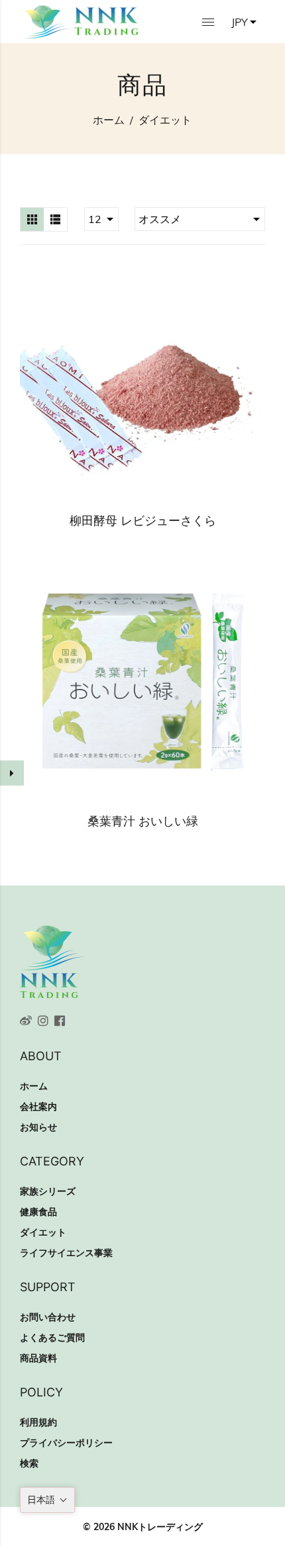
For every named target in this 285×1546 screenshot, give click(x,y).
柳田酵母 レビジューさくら (143, 520)
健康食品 (38, 1212)
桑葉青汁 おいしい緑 (142, 821)
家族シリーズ (48, 1191)
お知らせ (38, 1127)
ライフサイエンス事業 (66, 1253)
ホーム (109, 119)
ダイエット (43, 1232)
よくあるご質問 (52, 1337)
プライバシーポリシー (66, 1443)
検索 (29, 1463)
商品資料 (38, 1358)
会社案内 (38, 1107)
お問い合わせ (48, 1317)
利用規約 (38, 1422)
